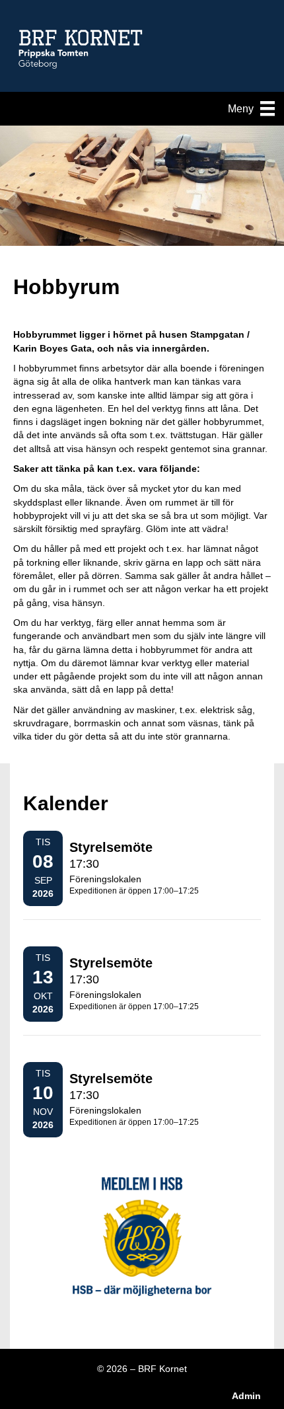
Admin (246, 1395)
